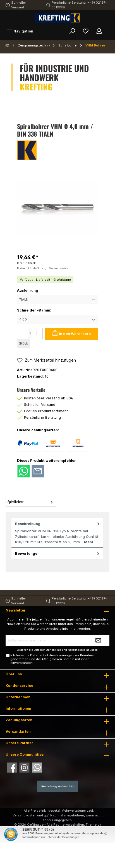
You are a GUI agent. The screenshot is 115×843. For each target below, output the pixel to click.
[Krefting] (57, 150)
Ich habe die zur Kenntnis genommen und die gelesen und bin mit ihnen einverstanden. (52, 659)
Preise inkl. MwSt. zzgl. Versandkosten (42, 268)
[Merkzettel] (85, 31)
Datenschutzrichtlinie (47, 649)
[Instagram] (24, 767)
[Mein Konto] (99, 31)
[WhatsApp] (37, 767)
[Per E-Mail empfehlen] (37, 471)
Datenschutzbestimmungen (52, 655)
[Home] (8, 45)
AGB (45, 659)
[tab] (57, 533)
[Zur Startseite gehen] (57, 18)
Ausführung (27, 290)
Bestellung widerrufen (58, 786)
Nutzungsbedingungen (83, 649)
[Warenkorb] (109, 28)
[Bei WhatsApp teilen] (23, 471)
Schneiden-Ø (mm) (34, 310)
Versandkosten (24, 815)
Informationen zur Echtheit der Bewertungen (51, 837)
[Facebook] (12, 767)
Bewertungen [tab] (27, 553)
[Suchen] (72, 31)
